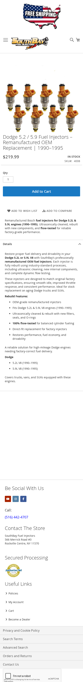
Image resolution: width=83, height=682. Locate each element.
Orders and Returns (17, 656)
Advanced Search (15, 647)
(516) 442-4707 (16, 517)
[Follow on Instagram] (16, 499)
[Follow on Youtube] (8, 499)
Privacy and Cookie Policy (21, 630)
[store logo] (30, 43)
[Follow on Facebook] (23, 499)
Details (7, 244)
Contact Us (11, 664)
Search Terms (13, 639)
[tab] (41, 244)
